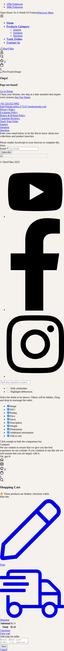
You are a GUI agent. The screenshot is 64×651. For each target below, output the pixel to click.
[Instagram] (35, 376)
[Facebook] (35, 309)
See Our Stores (22, 97)
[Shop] (32, 464)
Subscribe (6, 152)
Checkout (5, 630)
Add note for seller (9, 636)
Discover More (45, 12)
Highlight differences (21, 391)
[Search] (32, 56)
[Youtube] (35, 216)
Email (4, 148)
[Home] (32, 460)
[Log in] (2, 52)
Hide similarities (18, 388)
